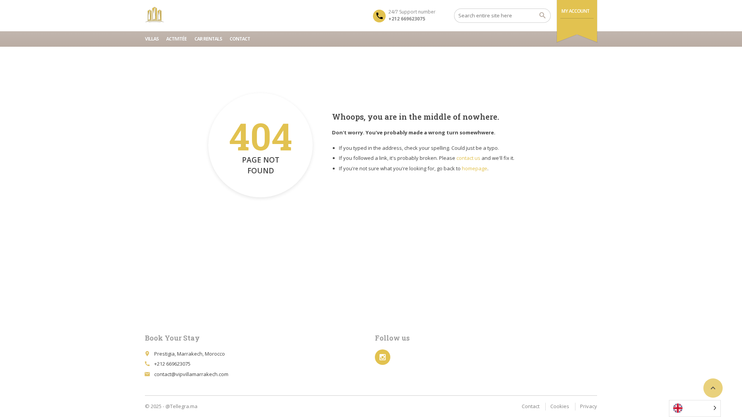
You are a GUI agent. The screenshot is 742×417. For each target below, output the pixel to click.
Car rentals (208, 39)
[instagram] (382, 357)
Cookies (559, 406)
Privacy (588, 406)
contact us (468, 157)
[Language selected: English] (698, 408)
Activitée (176, 39)
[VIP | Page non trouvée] (154, 15)
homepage (474, 168)
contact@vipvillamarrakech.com (191, 374)
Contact (240, 39)
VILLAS (151, 39)
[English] (695, 408)
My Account (576, 11)
